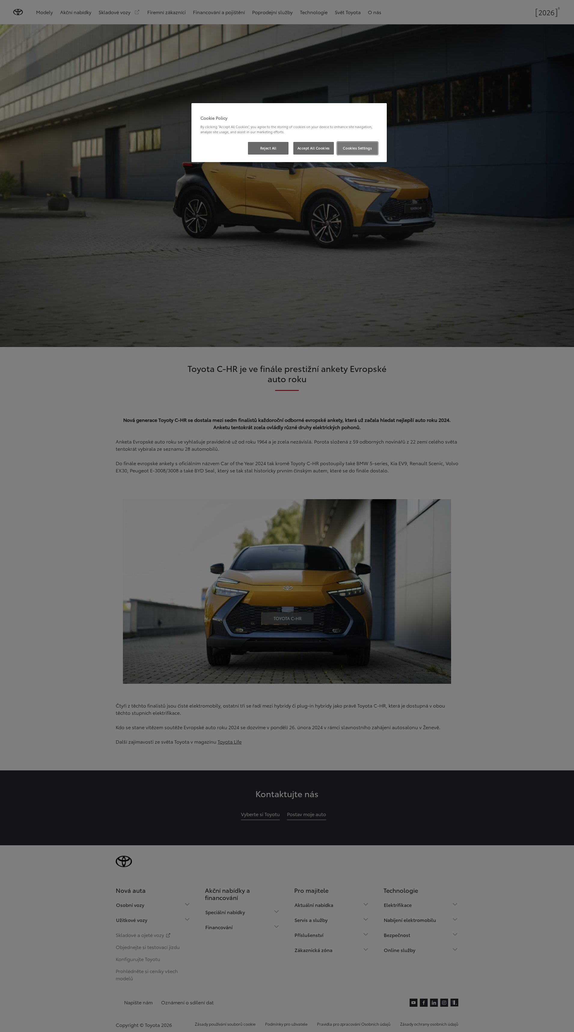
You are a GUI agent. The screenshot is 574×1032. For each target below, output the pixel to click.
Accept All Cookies (314, 148)
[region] (289, 132)
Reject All (268, 148)
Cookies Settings (357, 148)
